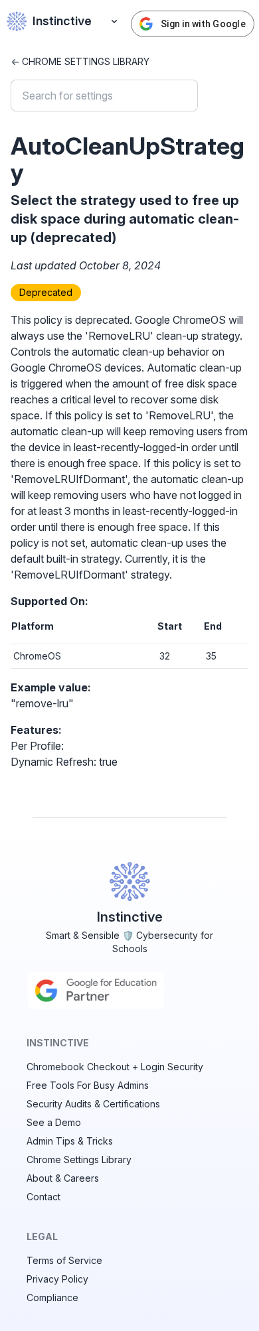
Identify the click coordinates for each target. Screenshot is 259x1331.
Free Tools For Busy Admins (88, 1085)
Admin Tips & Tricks (70, 1141)
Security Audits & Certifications (93, 1103)
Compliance (52, 1297)
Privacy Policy (57, 1279)
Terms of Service (64, 1260)
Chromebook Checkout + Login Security (115, 1066)
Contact (43, 1196)
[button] (114, 21)
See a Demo (54, 1122)
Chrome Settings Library (79, 1159)
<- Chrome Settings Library (80, 61)
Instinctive (62, 21)
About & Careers (63, 1178)
